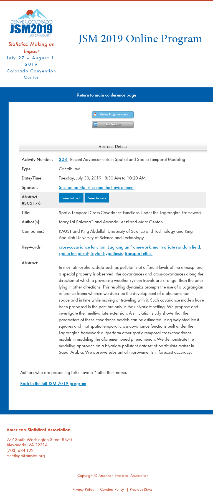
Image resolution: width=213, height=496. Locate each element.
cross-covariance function (82, 247)
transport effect (139, 253)
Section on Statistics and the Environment (97, 187)
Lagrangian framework (129, 247)
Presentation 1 (71, 198)
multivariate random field (176, 247)
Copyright (85, 475)
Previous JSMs (141, 489)
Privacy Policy (83, 489)
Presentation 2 (96, 198)
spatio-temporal (73, 253)
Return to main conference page (106, 95)
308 (63, 159)
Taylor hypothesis (106, 253)
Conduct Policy (112, 489)
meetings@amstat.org (25, 455)
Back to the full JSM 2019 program (53, 383)
